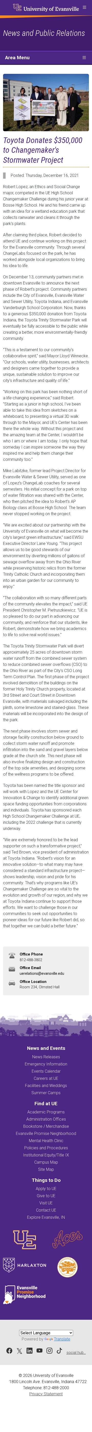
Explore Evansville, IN (46, 1217)
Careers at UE (46, 1078)
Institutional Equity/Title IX (46, 1155)
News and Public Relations (44, 33)
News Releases (46, 1056)
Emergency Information (46, 1064)
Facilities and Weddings (46, 1085)
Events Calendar (46, 1071)
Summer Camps (46, 1092)
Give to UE (46, 1195)
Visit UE (46, 1203)
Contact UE (46, 1210)
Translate (62, 1339)
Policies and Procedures (46, 1147)
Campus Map (46, 1162)
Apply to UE (46, 1188)
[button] (84, 8)
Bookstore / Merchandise (46, 1126)
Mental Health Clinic (46, 1140)
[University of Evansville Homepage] (46, 7)
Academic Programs (46, 1112)
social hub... (76, 1352)
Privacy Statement (46, 1394)
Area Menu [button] (17, 57)
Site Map (46, 1169)
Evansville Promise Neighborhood (46, 1133)
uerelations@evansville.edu (42, 973)
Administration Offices (46, 1119)
